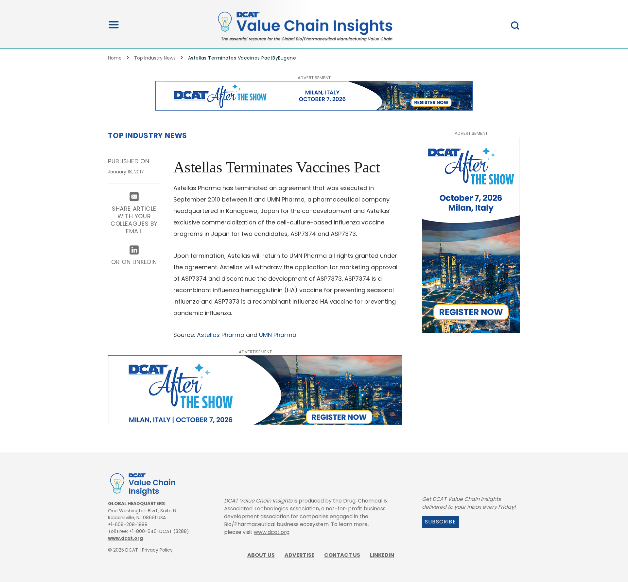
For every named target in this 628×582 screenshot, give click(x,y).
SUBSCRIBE (440, 521)
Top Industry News (155, 58)
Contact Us (342, 555)
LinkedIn (382, 555)
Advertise (299, 555)
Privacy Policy (157, 550)
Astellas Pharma (220, 335)
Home (115, 58)
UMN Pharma (278, 335)
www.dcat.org (125, 538)
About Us (261, 555)
